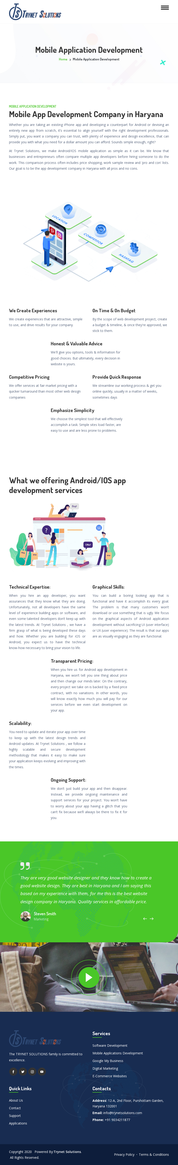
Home (63, 59)
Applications (18, 1123)
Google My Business (107, 1061)
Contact (15, 1108)
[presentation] (145, 918)
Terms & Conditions (154, 1154)
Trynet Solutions (67, 1151)
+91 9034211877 (117, 1120)
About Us (16, 1100)
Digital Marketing (105, 1068)
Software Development (109, 1045)
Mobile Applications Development (117, 1053)
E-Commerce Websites (109, 1076)
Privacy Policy (124, 1154)
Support (15, 1115)
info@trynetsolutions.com (122, 1113)
